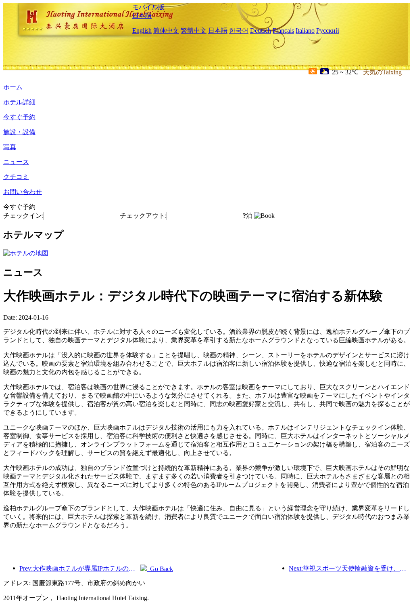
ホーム (13, 87)
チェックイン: (23, 215)
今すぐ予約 (19, 117)
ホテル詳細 (19, 102)
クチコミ (16, 176)
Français (283, 30)
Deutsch (260, 30)
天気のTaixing (382, 72)
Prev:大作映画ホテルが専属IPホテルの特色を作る (79, 568)
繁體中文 (193, 30)
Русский (327, 30)
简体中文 (166, 30)
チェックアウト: (143, 215)
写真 (9, 146)
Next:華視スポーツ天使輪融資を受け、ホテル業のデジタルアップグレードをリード (349, 568)
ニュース (16, 161)
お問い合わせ (22, 191)
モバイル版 (148, 7)
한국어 (238, 30)
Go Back (160, 568)
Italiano (305, 30)
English (142, 30)
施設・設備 (19, 132)
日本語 (142, 15)
